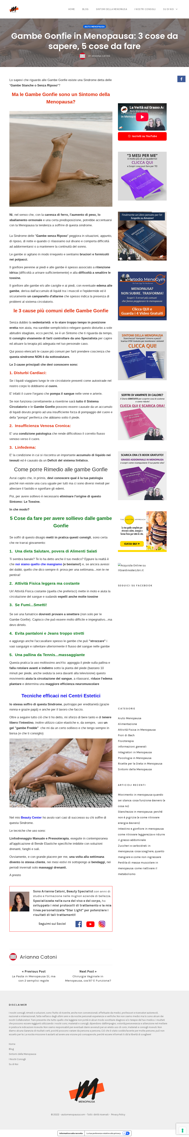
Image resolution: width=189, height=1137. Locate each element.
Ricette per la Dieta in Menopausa (140, 763)
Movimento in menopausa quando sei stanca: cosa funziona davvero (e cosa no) (141, 800)
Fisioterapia (126, 741)
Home (71, 9)
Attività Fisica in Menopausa (137, 729)
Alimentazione (127, 724)
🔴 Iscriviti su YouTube (142, 136)
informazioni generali (132, 746)
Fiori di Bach (126, 735)
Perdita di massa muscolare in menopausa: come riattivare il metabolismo (138, 868)
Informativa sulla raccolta (71, 1133)
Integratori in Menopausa (135, 752)
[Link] (78, 924)
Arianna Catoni (38, 957)
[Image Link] (60, 159)
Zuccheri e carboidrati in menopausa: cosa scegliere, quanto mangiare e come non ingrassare (141, 851)
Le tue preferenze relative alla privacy (104, 1133)
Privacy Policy (118, 1114)
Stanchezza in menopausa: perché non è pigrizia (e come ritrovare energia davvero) (140, 817)
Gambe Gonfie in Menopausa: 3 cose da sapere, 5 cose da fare (94, 41)
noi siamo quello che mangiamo (38, 564)
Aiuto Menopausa (94, 26)
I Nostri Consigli (145, 9)
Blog (85, 9)
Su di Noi (168, 9)
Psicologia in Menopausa (134, 758)
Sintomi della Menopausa (111, 9)
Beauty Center (31, 817)
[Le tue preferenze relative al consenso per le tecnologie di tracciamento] (182, 1130)
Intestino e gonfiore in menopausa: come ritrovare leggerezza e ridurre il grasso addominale (141, 834)
